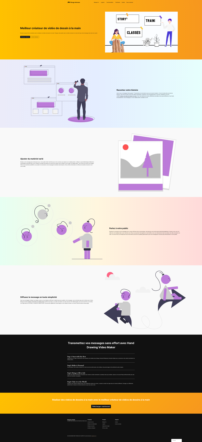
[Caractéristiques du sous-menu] (113, 2)
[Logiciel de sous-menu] (104, 2)
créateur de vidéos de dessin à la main (128, 96)
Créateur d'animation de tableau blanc (36, 301)
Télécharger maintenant (25, 36)
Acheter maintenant (34, 36)
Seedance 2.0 (93, 435)
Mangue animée (71, 419)
